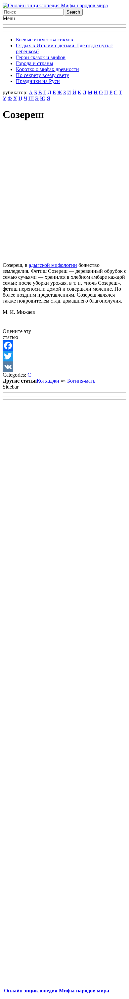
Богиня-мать (81, 381)
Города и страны (34, 63)
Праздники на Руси (38, 81)
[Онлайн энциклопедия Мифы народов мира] (55, 5)
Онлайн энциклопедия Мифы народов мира (56, 990)
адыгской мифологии (53, 265)
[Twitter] (64, 356)
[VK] (64, 366)
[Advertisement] (64, 192)
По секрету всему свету (42, 75)
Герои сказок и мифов (40, 57)
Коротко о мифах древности (47, 69)
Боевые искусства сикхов (44, 39)
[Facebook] (64, 345)
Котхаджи (48, 381)
